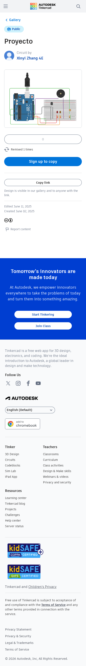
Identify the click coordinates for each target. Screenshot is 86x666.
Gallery (15, 20)
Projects (10, 509)
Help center (13, 520)
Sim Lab (10, 471)
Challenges (12, 515)
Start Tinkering (43, 314)
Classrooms (51, 454)
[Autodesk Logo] (22, 398)
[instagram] (18, 383)
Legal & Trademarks (19, 643)
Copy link (43, 182)
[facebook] (28, 383)
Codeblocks (12, 465)
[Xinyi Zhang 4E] (9, 55)
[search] (78, 6)
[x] (8, 383)
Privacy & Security (18, 636)
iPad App (11, 477)
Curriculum (50, 460)
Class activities (53, 465)
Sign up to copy (43, 161)
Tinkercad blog (15, 504)
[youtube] (38, 383)
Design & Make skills (57, 471)
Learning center (16, 498)
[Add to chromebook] (22, 423)
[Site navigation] (6, 6)
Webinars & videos (55, 477)
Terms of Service (53, 605)
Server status (14, 526)
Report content (20, 229)
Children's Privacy (42, 586)
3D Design (12, 454)
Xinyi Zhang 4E (30, 58)
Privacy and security (57, 482)
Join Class (43, 326)
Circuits (10, 460)
